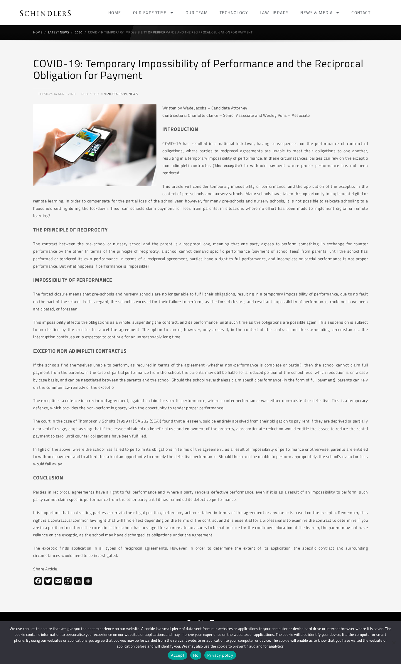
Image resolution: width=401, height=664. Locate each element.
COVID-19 (119, 94)
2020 (107, 94)
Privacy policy (220, 655)
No (196, 655)
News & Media (316, 12)
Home (114, 12)
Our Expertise (150, 12)
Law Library (274, 12)
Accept (177, 655)
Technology (234, 12)
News (133, 94)
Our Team (197, 12)
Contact (360, 12)
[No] (394, 643)
